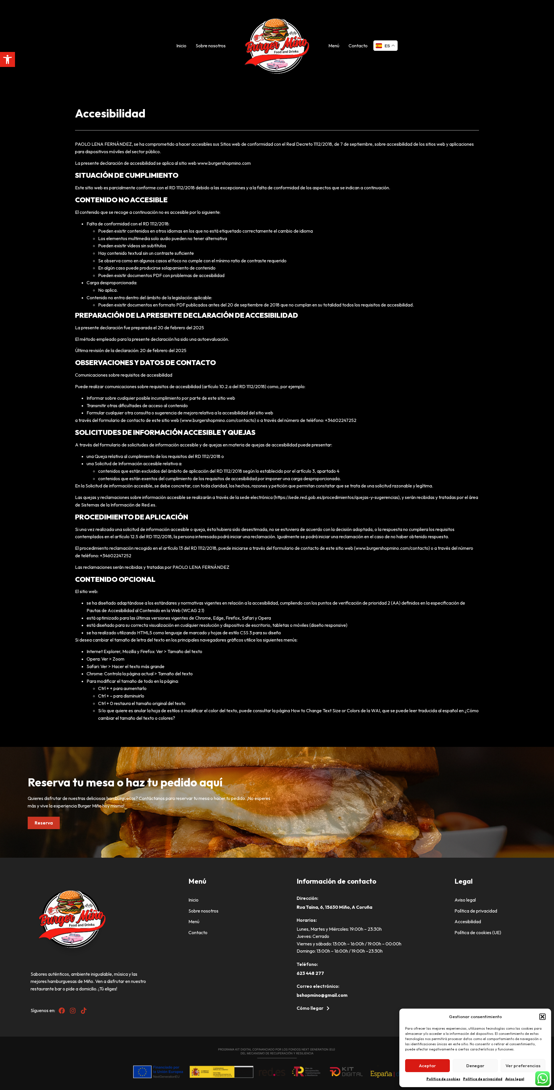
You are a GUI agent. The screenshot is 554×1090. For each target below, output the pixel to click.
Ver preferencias (523, 1065)
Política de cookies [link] (443, 1079)
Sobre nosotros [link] (211, 45)
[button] (542, 1017)
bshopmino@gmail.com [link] (322, 995)
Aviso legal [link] (514, 1079)
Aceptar (427, 1065)
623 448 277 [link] (310, 973)
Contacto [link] (358, 45)
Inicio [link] (181, 45)
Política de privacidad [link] (482, 1079)
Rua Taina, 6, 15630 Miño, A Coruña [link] (334, 907)
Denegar (475, 1065)
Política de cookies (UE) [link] (477, 932)
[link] (7, 59)
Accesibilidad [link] (467, 921)
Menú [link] (333, 45)
